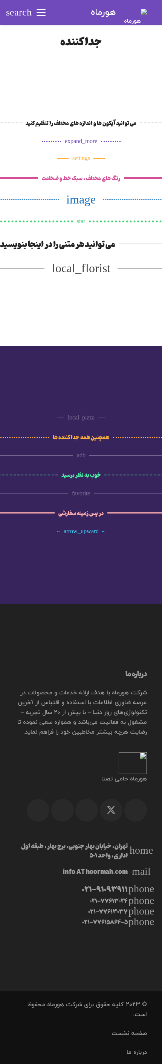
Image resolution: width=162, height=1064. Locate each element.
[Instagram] (38, 810)
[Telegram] (86, 810)
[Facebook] (135, 810)
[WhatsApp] (62, 810)
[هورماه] (135, 12)
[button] (41, 12)
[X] (111, 810)
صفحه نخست (129, 1033)
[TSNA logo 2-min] (81, 763)
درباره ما (137, 1052)
